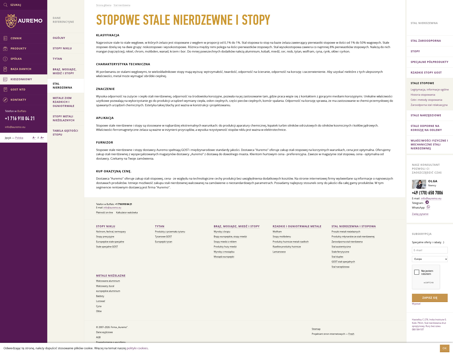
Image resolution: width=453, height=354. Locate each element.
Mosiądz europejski (224, 256)
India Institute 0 (437, 319)
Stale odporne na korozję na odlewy (426, 128)
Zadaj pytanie (420, 214)
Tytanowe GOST (163, 236)
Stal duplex (337, 256)
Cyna (98, 306)
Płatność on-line (104, 212)
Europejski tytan (163, 241)
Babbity (100, 296)
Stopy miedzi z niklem (225, 241)
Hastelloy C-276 (420, 319)
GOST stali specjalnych (343, 261)
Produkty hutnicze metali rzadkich (291, 241)
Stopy (415, 51)
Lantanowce (279, 251)
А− (34, 137)
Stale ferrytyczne (340, 251)
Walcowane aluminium (108, 280)
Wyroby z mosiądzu (224, 251)
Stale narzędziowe (426, 115)
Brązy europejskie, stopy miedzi (230, 236)
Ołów (99, 311)
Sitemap (316, 328)
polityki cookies (137, 348)
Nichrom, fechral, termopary (111, 231)
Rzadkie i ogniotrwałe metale (297, 226)
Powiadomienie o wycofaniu (111, 342)
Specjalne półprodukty (429, 62)
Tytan (159, 226)
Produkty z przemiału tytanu (170, 231)
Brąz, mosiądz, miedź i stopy (237, 226)
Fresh (351, 333)
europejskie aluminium (108, 290)
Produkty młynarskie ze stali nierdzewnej (353, 236)
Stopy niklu (105, 226)
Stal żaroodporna (426, 41)
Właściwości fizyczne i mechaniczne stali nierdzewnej (429, 144)
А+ (42, 137)
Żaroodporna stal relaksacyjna (429, 105)
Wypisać (416, 303)
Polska (19, 137)
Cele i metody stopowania (426, 99)
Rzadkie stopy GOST (426, 72)
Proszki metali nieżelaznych (346, 231)
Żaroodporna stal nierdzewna (347, 241)
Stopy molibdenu (282, 236)
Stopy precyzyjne (105, 236)
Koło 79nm (417, 322)
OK (445, 348)
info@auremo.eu (112, 207)
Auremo (23, 21)
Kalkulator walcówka (127, 212)
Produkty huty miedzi (225, 246)
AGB (98, 337)
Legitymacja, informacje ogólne (430, 89)
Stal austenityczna (341, 246)
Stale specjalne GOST (107, 246)
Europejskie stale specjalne (110, 241)
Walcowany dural (105, 286)
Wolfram (277, 231)
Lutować (100, 301)
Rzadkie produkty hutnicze (287, 246)
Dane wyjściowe (104, 332)
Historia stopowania (423, 94)
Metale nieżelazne (110, 275)
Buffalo (21, 111)
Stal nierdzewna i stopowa (354, 226)
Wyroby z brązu (222, 231)
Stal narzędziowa (340, 266)
